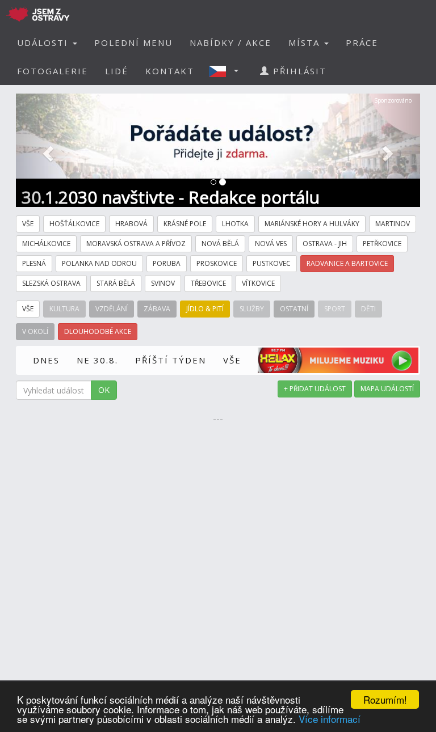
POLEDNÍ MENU (133, 42)
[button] (227, 71)
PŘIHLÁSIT (298, 71)
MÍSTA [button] (305, 42)
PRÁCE (362, 42)
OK (104, 389)
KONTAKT (169, 71)
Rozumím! (385, 699)
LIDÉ (116, 71)
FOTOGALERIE (52, 71)
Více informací (329, 719)
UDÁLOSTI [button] (44, 42)
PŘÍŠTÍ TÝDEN (170, 360)
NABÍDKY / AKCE (230, 42)
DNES (46, 360)
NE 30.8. (97, 360)
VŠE (232, 360)
